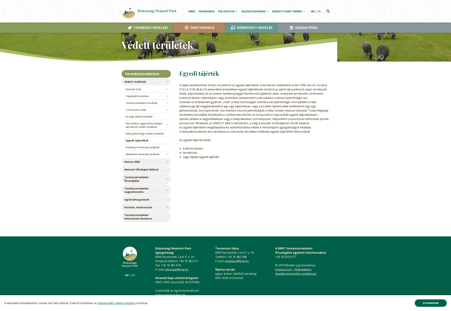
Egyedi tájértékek (137, 140)
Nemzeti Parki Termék (287, 11)
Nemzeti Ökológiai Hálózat (141, 169)
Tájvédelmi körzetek (137, 96)
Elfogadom (430, 303)
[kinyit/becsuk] (146, 81)
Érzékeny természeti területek (142, 147)
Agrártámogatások (136, 199)
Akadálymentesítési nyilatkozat (295, 274)
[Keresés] (327, 11)
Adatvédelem (303, 269)
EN (319, 11)
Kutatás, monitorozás (138, 207)
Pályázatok (226, 11)
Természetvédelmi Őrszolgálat (136, 179)
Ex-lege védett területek (139, 116)
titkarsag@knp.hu (176, 269)
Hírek (191, 11)
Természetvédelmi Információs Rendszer (138, 216)
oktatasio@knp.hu (237, 261)
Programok (207, 11)
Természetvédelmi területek (141, 103)
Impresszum (283, 269)
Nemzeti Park (133, 89)
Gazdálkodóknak (253, 11)
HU (313, 11)
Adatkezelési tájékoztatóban (116, 303)
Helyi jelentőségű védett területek (145, 133)
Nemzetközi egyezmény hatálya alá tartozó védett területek (144, 125)
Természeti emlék (136, 110)
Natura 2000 (132, 161)
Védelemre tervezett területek (142, 154)
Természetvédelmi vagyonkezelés (136, 190)
